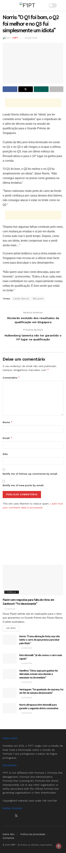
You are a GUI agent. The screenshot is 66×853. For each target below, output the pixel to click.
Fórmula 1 (11, 592)
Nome (7, 422)
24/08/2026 (9, 609)
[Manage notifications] (58, 846)
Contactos (8, 838)
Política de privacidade (32, 834)
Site (5, 454)
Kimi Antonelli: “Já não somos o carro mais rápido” (40, 657)
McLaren (38, 298)
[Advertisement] (33, 102)
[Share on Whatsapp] (41, 89)
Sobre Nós (8, 834)
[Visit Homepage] (27, 5)
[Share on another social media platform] (56, 89)
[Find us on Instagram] (10, 816)
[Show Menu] (4, 5)
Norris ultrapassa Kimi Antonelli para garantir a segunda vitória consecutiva (38, 706)
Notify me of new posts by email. (23, 485)
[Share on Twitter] (25, 89)
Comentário (11, 377)
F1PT (15, 38)
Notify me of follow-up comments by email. (30, 473)
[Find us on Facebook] (4, 816)
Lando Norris (21, 298)
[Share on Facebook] (10, 89)
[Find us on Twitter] (16, 816)
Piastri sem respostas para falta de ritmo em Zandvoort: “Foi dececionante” (28, 602)
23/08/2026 (26, 648)
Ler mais (12, 628)
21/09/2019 (31, 38)
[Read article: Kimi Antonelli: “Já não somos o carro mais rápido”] (10, 659)
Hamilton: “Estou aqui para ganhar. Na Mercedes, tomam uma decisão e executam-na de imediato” (38, 674)
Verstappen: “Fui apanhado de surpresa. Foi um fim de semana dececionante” (41, 691)
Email (7, 438)
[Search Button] (61, 5)
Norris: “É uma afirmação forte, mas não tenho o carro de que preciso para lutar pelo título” (39, 639)
